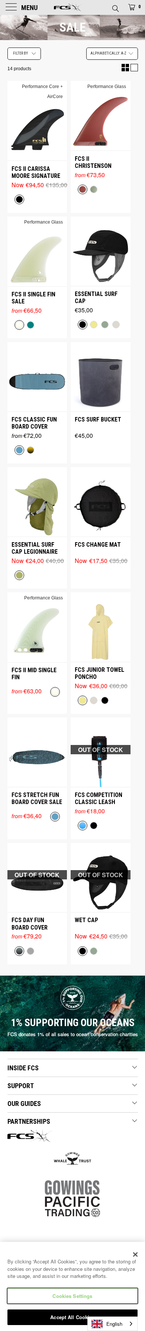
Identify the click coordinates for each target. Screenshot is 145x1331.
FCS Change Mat (98, 544)
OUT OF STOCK (100, 749)
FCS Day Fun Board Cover (30, 924)
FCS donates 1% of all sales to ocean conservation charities (72, 1034)
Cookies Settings (72, 1295)
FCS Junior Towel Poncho (99, 673)
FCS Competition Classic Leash (98, 798)
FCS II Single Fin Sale (33, 298)
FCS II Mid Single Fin (34, 674)
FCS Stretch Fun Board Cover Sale (37, 798)
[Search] (115, 6)
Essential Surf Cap (96, 297)
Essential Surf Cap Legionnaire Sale (35, 548)
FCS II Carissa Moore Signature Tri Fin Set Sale (36, 172)
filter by (20, 53)
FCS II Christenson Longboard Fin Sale (95, 162)
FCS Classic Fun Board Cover (34, 423)
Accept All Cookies (72, 1317)
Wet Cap (86, 920)
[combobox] (112, 1324)
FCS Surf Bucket (98, 419)
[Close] (135, 1254)
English (114, 1323)
